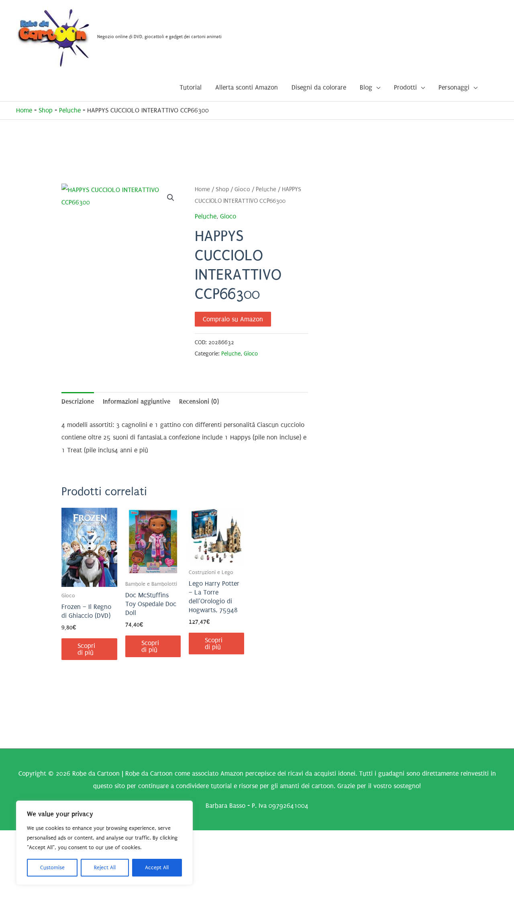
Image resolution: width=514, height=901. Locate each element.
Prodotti (405, 87)
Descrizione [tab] (77, 401)
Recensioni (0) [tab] (199, 401)
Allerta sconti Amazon (246, 87)
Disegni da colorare (319, 87)
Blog (366, 87)
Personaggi (454, 87)
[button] (170, 197)
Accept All (157, 867)
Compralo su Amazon (233, 319)
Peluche (70, 110)
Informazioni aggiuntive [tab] (136, 401)
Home (24, 110)
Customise (52, 867)
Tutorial (190, 87)
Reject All (105, 867)
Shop (46, 110)
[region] (104, 843)
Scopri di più (86, 649)
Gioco (242, 189)
